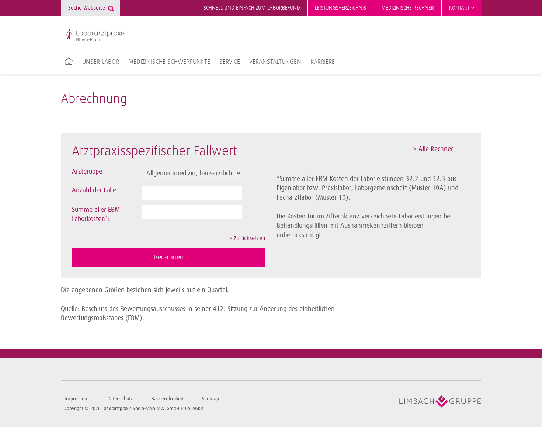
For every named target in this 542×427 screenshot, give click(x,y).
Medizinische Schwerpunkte (169, 62)
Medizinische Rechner (407, 8)
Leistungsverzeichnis (340, 8)
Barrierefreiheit (167, 399)
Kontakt (460, 8)
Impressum (77, 399)
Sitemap (210, 399)
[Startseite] (95, 35)
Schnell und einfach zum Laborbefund (252, 8)
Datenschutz (120, 399)
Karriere (322, 62)
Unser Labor (100, 62)
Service (229, 62)
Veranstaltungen (275, 62)
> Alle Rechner (433, 149)
